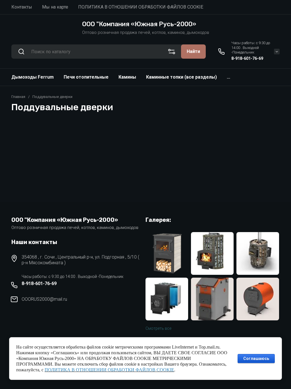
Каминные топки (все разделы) (181, 77)
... (228, 77)
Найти (193, 51)
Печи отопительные (86, 77)
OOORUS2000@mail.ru (44, 299)
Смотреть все (158, 328)
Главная (18, 97)
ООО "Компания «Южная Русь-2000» (139, 24)
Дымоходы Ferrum (32, 77)
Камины (127, 77)
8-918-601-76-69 (247, 58)
